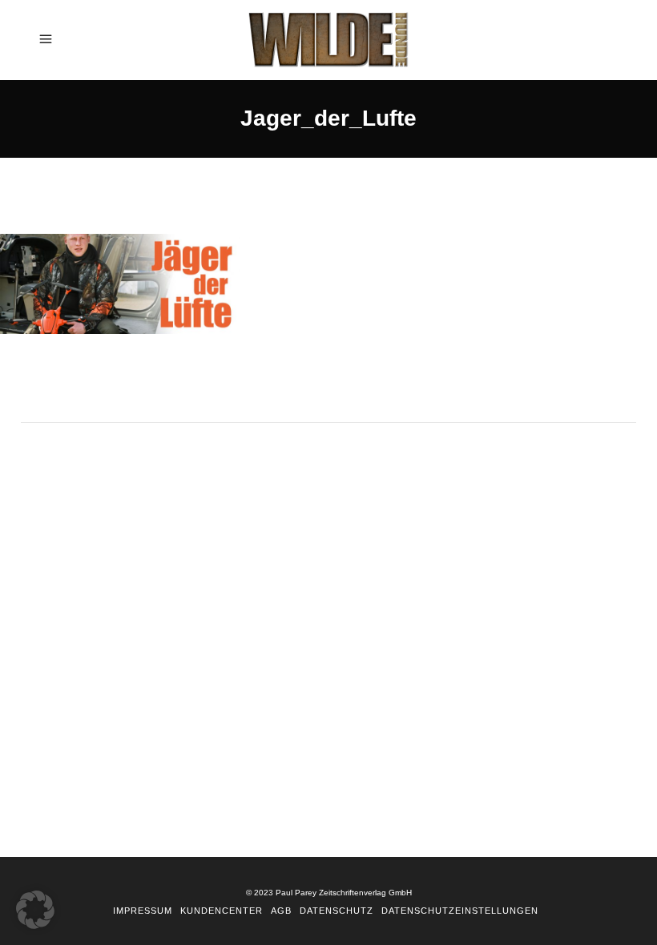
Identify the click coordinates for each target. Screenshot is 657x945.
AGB (281, 910)
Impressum (142, 910)
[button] (35, 910)
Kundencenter (221, 910)
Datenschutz (336, 910)
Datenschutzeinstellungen (459, 910)
